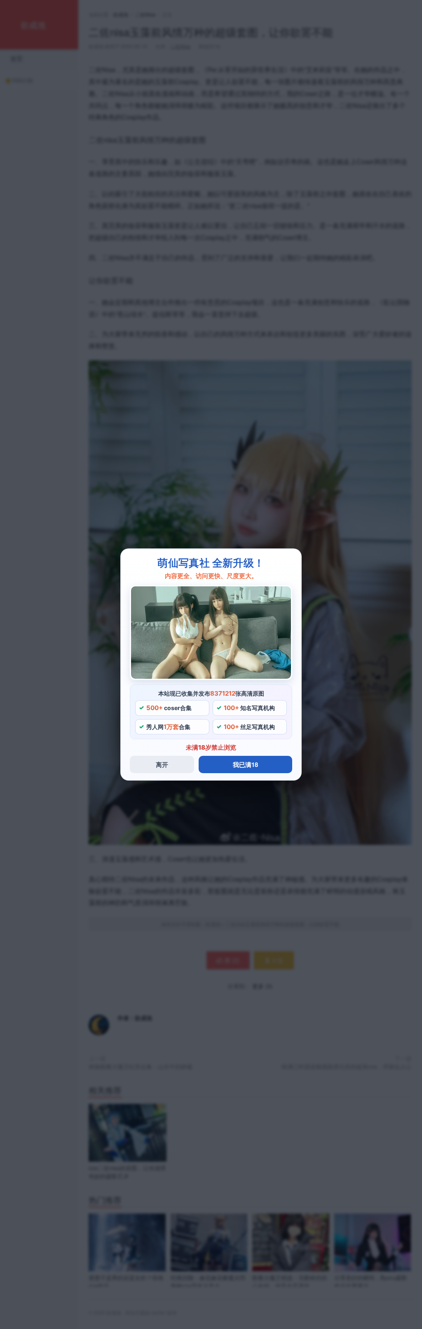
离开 (162, 764)
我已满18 (245, 764)
